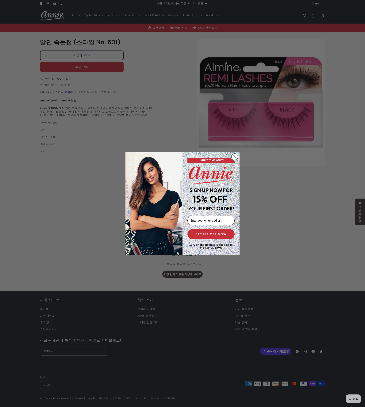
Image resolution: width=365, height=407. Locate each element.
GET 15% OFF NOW (211, 234)
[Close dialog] (234, 157)
